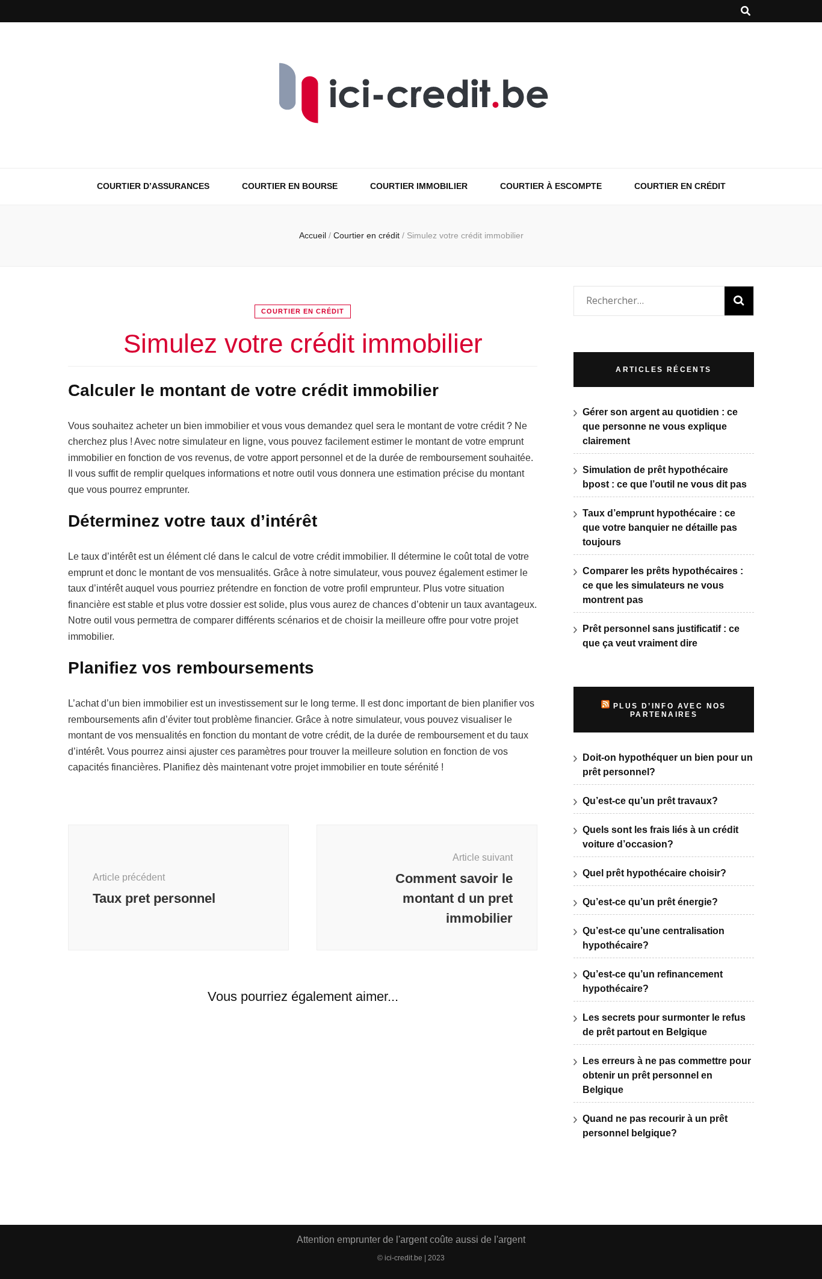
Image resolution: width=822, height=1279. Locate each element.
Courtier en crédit (680, 186)
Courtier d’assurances (153, 186)
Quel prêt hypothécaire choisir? (654, 873)
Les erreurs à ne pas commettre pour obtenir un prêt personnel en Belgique (667, 1075)
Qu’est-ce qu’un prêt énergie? (650, 902)
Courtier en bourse (290, 186)
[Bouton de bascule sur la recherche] (745, 11)
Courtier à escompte (551, 186)
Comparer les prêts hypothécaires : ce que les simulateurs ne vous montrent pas (663, 585)
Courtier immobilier (419, 186)
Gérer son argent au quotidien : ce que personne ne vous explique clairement (660, 426)
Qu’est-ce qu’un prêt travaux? (650, 801)
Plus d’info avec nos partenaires (669, 710)
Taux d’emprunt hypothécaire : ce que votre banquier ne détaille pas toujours (660, 527)
